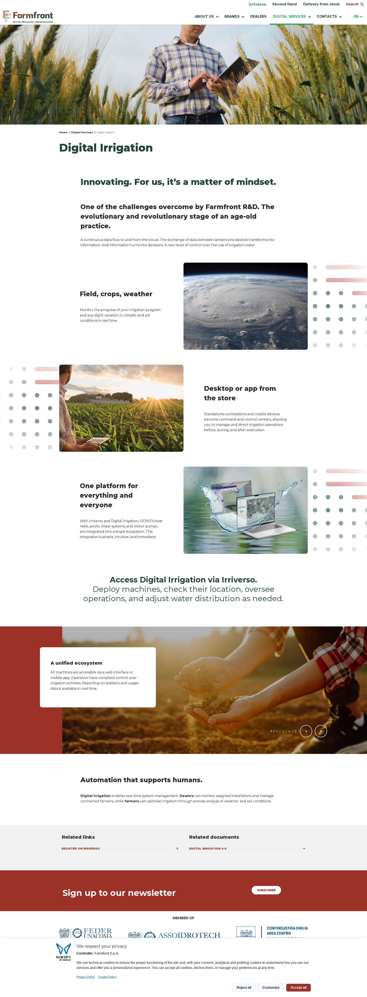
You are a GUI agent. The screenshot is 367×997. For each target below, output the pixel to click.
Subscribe (266, 890)
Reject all (244, 987)
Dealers (258, 16)
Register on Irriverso (81, 848)
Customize (270, 987)
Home (63, 132)
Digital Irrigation (106, 132)
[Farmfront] (28, 17)
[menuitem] (257, 4)
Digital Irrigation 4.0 (208, 848)
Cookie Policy (107, 977)
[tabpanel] (98, 677)
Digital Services (82, 132)
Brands (232, 16)
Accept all (298, 987)
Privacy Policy (85, 977)
